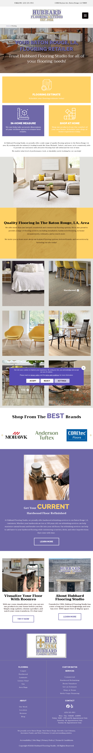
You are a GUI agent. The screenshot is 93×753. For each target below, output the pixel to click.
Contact (70, 701)
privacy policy (35, 375)
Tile (23, 684)
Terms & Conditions (64, 740)
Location (23, 710)
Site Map (36, 740)
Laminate (23, 677)
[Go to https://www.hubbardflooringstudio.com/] (46, 645)
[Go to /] (46, 16)
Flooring (23, 667)
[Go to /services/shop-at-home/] (70, 120)
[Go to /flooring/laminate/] (70, 333)
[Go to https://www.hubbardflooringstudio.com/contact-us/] (23, 120)
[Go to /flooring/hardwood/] (70, 283)
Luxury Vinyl (23, 680)
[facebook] (68, 706)
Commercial (70, 677)
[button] (2, 435)
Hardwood (23, 674)
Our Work (23, 706)
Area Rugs (23, 687)
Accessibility (25, 740)
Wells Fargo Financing (69, 693)
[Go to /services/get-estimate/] (46, 89)
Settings (62, 381)
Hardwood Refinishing (69, 680)
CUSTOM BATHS (69, 667)
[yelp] (72, 706)
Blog (23, 716)
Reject (47, 381)
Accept (33, 381)
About (23, 701)
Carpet (23, 671)
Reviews (23, 713)
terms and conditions (52, 375)
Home (8, 26)
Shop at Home (70, 690)
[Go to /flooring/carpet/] (23, 283)
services (69, 671)
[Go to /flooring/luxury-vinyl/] (23, 333)
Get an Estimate (70, 686)
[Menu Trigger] (85, 15)
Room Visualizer (70, 683)
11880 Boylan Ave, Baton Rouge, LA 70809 (71, 3)
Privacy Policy (48, 740)
